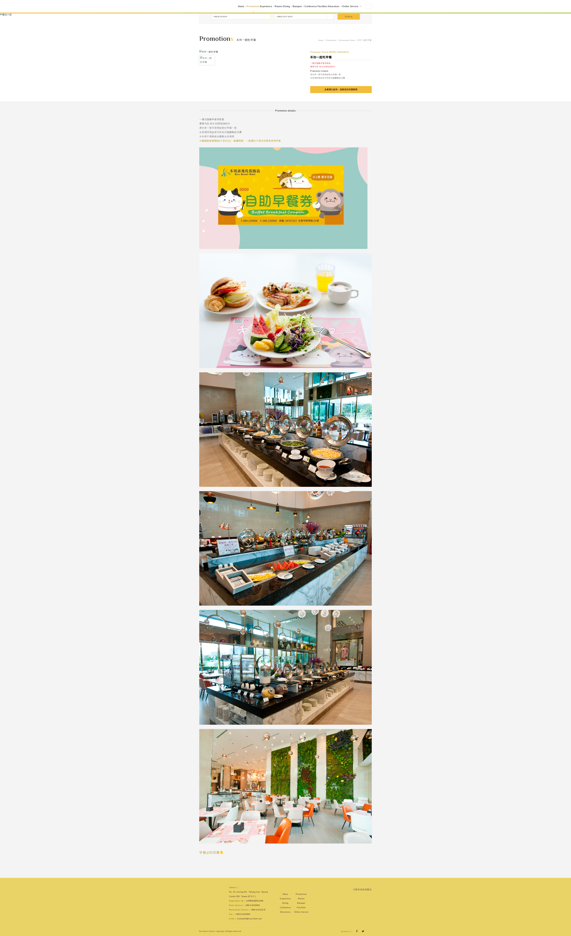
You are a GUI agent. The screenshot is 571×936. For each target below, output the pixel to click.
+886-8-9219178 (258, 910)
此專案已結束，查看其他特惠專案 (340, 89)
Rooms (279, 6)
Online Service (350, 6)
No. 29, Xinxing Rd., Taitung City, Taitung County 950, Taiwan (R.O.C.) (248, 894)
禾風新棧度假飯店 (362, 889)
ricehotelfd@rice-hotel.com (249, 919)
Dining (286, 6)
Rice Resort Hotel (214, 6)
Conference (311, 6)
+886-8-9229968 (252, 905)
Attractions (333, 6)
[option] (207, 60)
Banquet (297, 6)
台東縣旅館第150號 (254, 901)
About (241, 6)
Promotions (253, 6)
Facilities (322, 6)
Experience (266, 6)
